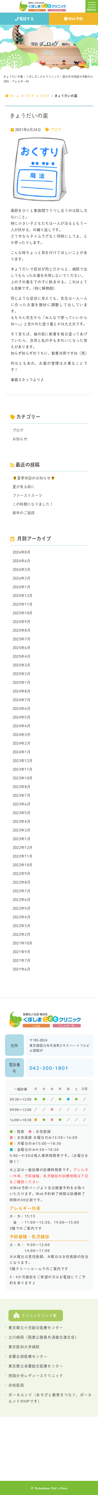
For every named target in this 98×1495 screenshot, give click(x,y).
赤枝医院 (16, 1385)
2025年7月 (22, 639)
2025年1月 (22, 682)
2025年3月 (22, 665)
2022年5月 (22, 908)
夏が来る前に (24, 487)
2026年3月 (22, 569)
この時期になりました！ (33, 504)
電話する (26, 19)
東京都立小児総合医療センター (35, 1327)
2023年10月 (23, 778)
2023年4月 (22, 821)
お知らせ (20, 439)
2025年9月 (22, 621)
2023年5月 (22, 813)
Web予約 (75, 19)
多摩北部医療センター (27, 1356)
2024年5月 (22, 717)
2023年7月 (22, 795)
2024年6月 (22, 708)
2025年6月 (22, 648)
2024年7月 (22, 700)
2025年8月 (22, 630)
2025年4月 (22, 656)
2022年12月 (23, 847)
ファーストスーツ (27, 495)
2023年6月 (22, 804)
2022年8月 (22, 882)
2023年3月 (22, 830)
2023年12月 (23, 760)
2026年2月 (22, 578)
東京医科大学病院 (24, 1347)
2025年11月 (23, 604)
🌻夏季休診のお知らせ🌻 (34, 478)
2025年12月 (23, 595)
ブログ (29, 95)
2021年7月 (22, 960)
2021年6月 (22, 969)
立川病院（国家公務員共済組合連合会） (43, 1337)
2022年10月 (23, 865)
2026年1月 (22, 587)
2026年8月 (22, 552)
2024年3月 (22, 734)
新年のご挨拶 (24, 513)
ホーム (15, 95)
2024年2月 (22, 743)
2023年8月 (22, 787)
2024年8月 (22, 691)
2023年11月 (23, 769)
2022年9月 (22, 873)
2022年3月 (22, 926)
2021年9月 (22, 952)
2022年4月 (22, 917)
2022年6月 (22, 899)
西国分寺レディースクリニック (35, 1375)
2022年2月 (22, 934)
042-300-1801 (49, 1068)
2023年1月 (22, 839)
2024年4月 (22, 726)
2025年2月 (22, 674)
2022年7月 (22, 891)
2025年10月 (23, 613)
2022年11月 (23, 856)
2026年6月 (22, 561)
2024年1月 (22, 752)
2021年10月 (23, 943)
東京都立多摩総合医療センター (35, 1366)
